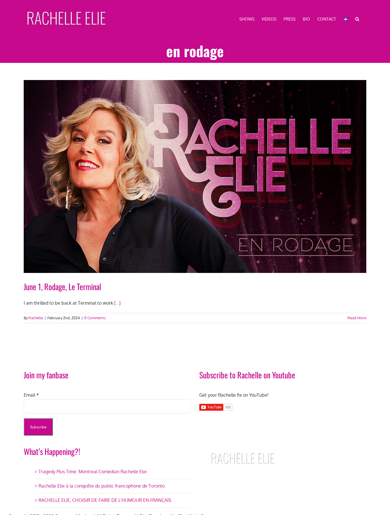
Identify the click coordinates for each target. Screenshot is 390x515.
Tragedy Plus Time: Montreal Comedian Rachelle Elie (93, 471)
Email (31, 395)
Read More (356, 318)
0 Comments (95, 318)
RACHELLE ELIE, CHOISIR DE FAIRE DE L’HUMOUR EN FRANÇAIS (105, 500)
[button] (357, 18)
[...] (117, 303)
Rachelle (36, 318)
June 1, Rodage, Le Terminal (62, 286)
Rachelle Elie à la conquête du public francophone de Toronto (102, 486)
